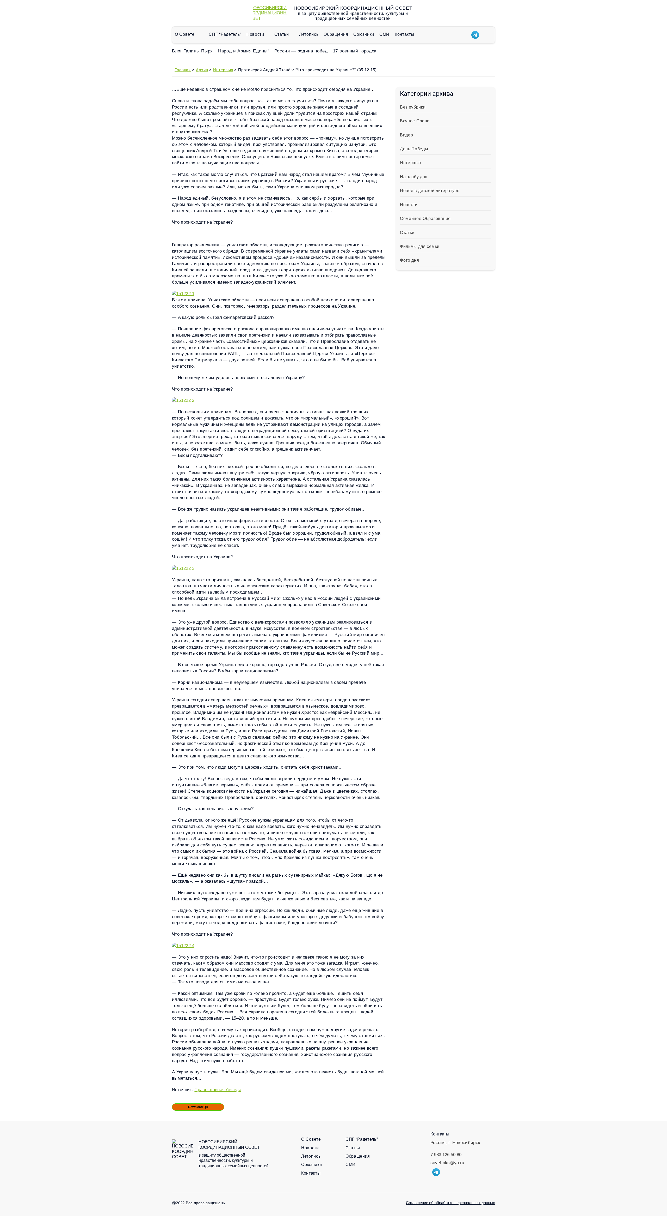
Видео (406, 135)
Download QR (198, 1107)
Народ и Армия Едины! (243, 51)
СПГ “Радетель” (225, 34)
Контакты (404, 34)
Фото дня (409, 260)
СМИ (384, 34)
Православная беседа (217, 1089)
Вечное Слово (415, 121)
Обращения (336, 34)
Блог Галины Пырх (192, 51)
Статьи (281, 34)
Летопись (308, 34)
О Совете (184, 34)
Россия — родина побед (301, 51)
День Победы (414, 149)
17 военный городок (354, 51)
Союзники (363, 34)
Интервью (410, 162)
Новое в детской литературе (430, 190)
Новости (255, 34)
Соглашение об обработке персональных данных (450, 1202)
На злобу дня (414, 177)
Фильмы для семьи (420, 246)
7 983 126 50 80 (445, 1154)
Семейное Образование (425, 218)
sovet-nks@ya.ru (447, 1162)
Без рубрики (412, 107)
